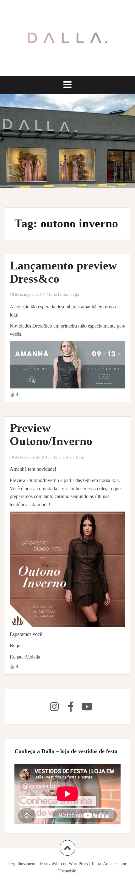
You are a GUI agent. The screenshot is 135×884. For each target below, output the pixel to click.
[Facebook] (70, 706)
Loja (75, 294)
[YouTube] (86, 706)
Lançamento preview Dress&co (63, 272)
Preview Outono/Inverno (51, 434)
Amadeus (111, 863)
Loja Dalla (58, 294)
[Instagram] (54, 706)
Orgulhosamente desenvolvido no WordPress (48, 863)
